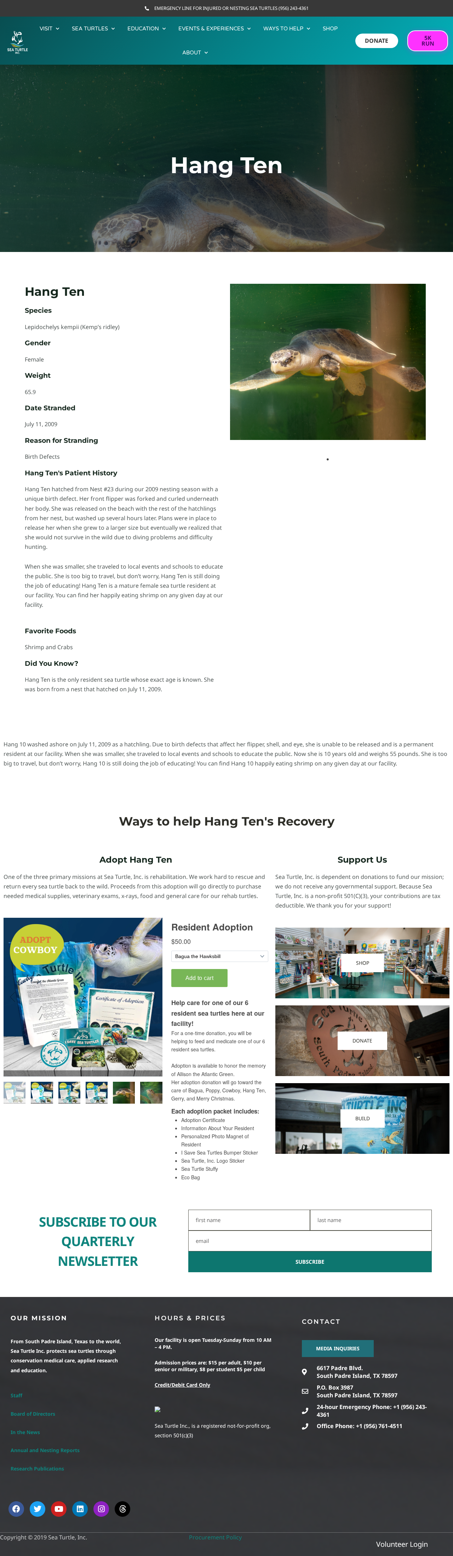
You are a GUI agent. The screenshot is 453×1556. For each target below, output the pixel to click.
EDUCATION (143, 28)
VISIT (46, 28)
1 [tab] (327, 459)
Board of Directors (33, 1413)
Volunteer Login (402, 1544)
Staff (16, 1395)
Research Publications (37, 1468)
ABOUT (191, 52)
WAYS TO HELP (283, 28)
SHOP (330, 28)
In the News (25, 1432)
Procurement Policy (215, 1537)
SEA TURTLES (90, 28)
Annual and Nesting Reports (45, 1450)
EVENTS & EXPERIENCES (211, 28)
